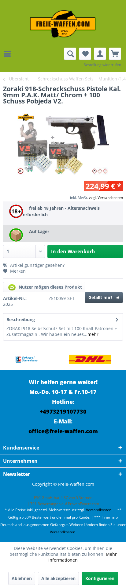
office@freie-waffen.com (63, 431)
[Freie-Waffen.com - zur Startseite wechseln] (63, 24)
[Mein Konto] (100, 54)
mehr (92, 334)
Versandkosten (98, 509)
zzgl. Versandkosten (106, 197)
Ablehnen (22, 578)
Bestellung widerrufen (102, 64)
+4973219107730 (63, 411)
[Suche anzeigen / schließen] (70, 54)
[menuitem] (9, 54)
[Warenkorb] (115, 54)
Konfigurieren (99, 578)
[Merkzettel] (85, 54)
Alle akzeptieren (58, 578)
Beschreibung (20, 319)
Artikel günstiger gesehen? (37, 265)
